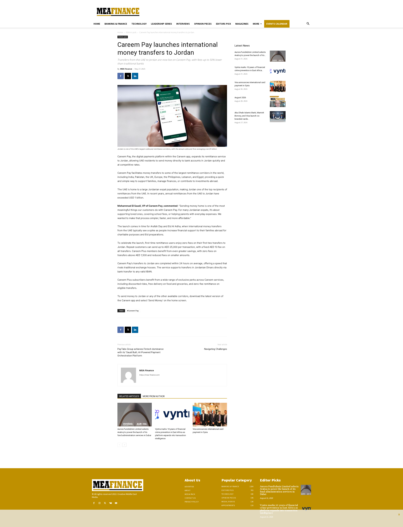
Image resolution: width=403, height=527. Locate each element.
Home (97, 23)
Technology (139, 23)
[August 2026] (278, 101)
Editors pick (223, 23)
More (256, 23)
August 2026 (240, 97)
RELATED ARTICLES (129, 396)
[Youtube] (116, 503)
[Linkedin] (135, 76)
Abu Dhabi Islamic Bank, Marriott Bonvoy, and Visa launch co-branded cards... (249, 115)
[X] (128, 76)
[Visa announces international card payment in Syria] (210, 414)
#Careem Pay (133, 310)
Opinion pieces (203, 23)
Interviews (183, 23)
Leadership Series (161, 23)
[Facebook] (120, 76)
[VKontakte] (111, 503)
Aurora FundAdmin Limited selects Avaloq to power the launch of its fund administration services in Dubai (134, 432)
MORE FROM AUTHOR (154, 396)
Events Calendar (276, 23)
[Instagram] (99, 503)
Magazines (241, 23)
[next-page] (124, 445)
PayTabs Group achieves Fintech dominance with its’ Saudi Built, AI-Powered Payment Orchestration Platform (140, 352)
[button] (308, 24)
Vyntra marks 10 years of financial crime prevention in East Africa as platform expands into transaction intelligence (279, 509)
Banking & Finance (116, 23)
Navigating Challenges (215, 349)
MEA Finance (126, 69)
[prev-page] (119, 445)
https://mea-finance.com (149, 375)
